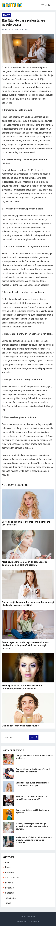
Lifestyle (9, 887)
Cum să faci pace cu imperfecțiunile (20, 725)
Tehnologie (10, 898)
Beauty (6, 15)
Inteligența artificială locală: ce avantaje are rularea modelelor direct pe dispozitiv (34, 840)
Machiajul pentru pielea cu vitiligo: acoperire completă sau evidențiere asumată (32, 826)
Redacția (6, 29)
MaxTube (25, 916)
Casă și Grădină (12, 877)
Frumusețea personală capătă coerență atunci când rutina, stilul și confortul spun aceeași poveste (25, 645)
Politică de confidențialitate (28, 921)
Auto (7, 862)
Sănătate (9, 892)
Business (9, 872)
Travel (8, 903)
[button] (45, 5)
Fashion (9, 882)
